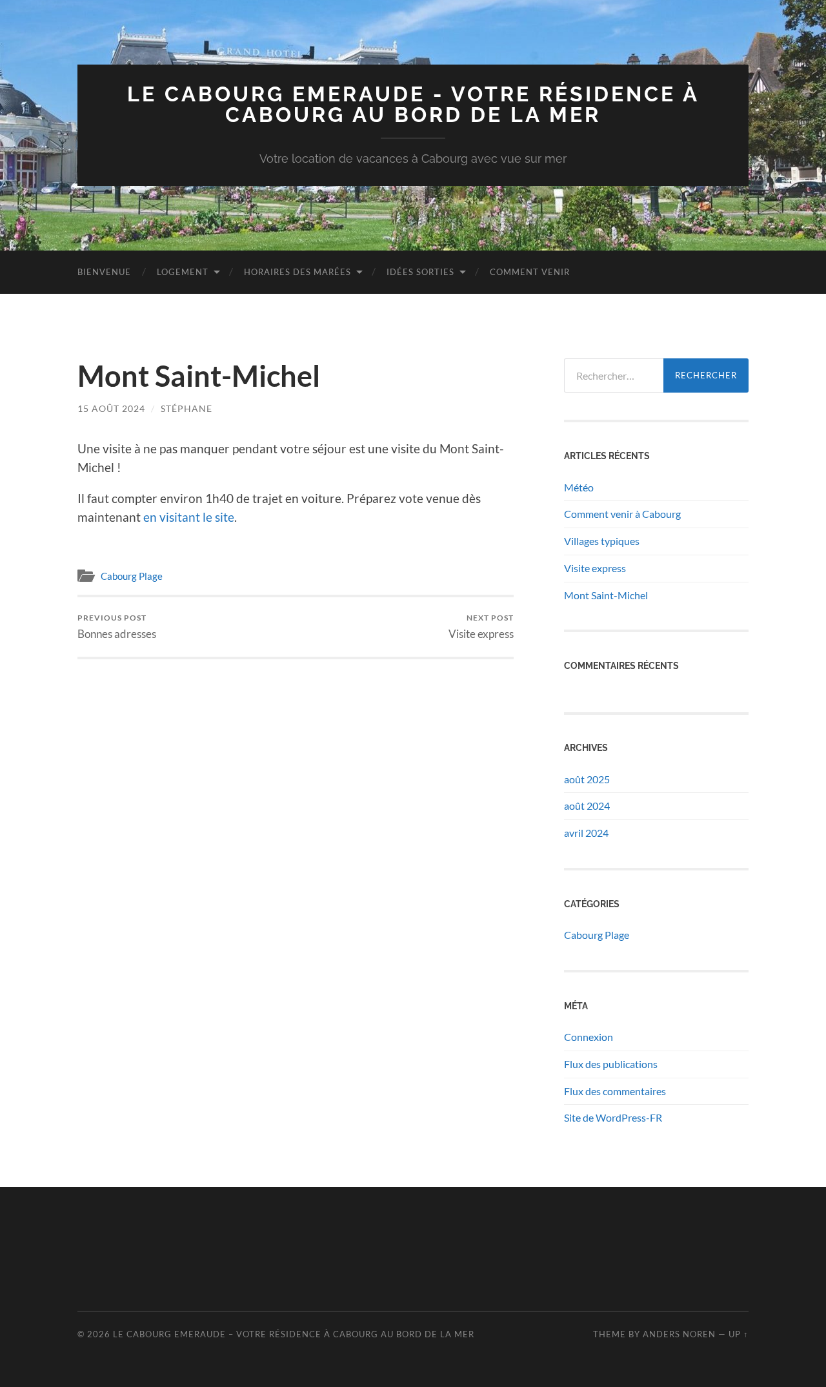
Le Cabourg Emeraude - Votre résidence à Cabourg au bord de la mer (413, 104)
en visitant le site (188, 516)
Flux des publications (611, 1064)
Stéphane (186, 408)
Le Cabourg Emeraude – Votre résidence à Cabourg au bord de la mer (293, 1334)
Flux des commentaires (615, 1091)
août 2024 (587, 805)
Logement (182, 272)
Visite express (481, 627)
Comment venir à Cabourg (622, 514)
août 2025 (587, 779)
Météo (579, 487)
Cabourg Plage (132, 576)
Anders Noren (679, 1334)
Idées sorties (420, 272)
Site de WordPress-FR (613, 1117)
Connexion (588, 1037)
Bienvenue (104, 272)
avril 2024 (586, 833)
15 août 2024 (111, 408)
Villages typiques (602, 541)
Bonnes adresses (116, 627)
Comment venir (530, 272)
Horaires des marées (297, 272)
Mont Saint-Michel (606, 595)
